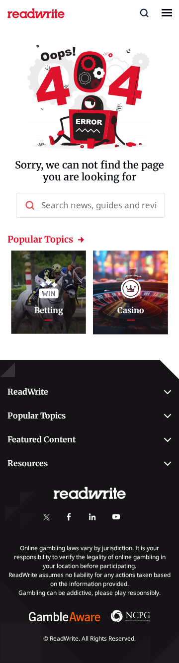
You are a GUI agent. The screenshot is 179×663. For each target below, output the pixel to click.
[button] (144, 12)
